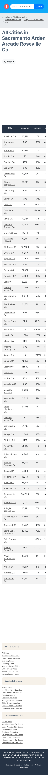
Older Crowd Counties (11, 703)
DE (27, 752)
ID (39, 752)
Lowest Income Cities (10, 674)
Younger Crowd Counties (12, 700)
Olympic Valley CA (8, 418)
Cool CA (8, 204)
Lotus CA (8, 372)
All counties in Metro (13, 20)
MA (12, 755)
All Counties (7, 687)
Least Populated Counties (12, 692)
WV (26, 760)
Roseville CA (10, 488)
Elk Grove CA (10, 247)
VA (43, 758)
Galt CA (7, 281)
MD (15, 755)
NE (41, 755)
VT (18, 760)
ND (38, 755)
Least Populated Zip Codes (12, 727)
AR (10, 752)
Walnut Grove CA (8, 548)
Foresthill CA (10, 276)
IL (41, 752)
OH (16, 758)
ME (18, 755)
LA (9, 755)
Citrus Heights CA (9, 183)
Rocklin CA (9, 482)
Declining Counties (9, 698)
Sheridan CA (10, 502)
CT (21, 752)
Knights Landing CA (9, 348)
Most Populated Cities (10, 656)
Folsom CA (9, 270)
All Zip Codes (7, 722)
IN (43, 752)
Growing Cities (8, 661)
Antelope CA (10, 136)
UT (40, 758)
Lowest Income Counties (12, 708)
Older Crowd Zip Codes (11, 737)
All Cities (5, 653)
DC (24, 752)
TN (35, 758)
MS (30, 755)
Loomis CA (9, 366)
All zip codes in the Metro (34, 20)
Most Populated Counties (12, 690)
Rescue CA (9, 471)
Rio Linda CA (10, 476)
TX (37, 758)
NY (13, 758)
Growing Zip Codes (9, 729)
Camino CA (9, 162)
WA (21, 760)
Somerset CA (10, 525)
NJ (5, 758)
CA (16, 752)
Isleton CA (9, 341)
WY (29, 760)
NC (36, 755)
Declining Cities (8, 664)
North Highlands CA (9, 409)
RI (27, 758)
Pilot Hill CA (9, 440)
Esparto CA (9, 258)
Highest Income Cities (10, 671)
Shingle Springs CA (9, 509)
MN (23, 755)
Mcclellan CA (10, 384)
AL (7, 752)
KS (4, 755)
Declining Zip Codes (10, 732)
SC (29, 758)
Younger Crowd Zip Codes (12, 735)
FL (29, 752)
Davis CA (8, 218)
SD (32, 758)
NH (44, 755)
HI (34, 752)
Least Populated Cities (11, 658)
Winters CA (9, 572)
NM (7, 758)
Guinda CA (9, 329)
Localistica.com (27, 765)
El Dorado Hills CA (8, 240)
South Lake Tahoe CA (9, 532)
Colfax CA (8, 198)
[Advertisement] (24, 96)
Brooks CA (9, 156)
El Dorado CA (10, 233)
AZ (13, 752)
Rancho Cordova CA (9, 463)
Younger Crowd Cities (10, 666)
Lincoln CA (9, 361)
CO (18, 752)
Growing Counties (9, 695)
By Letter (8, 61)
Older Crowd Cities (9, 669)
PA (24, 758)
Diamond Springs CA (9, 225)
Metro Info (6, 17)
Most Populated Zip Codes (12, 724)
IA (37, 752)
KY (6, 755)
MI (21, 755)
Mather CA (9, 378)
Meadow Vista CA (8, 391)
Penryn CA (9, 434)
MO (26, 755)
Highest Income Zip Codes (12, 740)
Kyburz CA (9, 355)
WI (23, 760)
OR (22, 758)
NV (10, 758)
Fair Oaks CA (10, 264)
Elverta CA (9, 253)
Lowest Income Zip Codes (12, 743)
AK (5, 752)
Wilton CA (8, 567)
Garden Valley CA (8, 288)
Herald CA (8, 335)
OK (19, 758)
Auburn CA (9, 150)
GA (32, 752)
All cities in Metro (20, 17)
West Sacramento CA (9, 558)
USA (6, 22)
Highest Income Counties (12, 706)
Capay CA (8, 168)
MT (32, 755)
